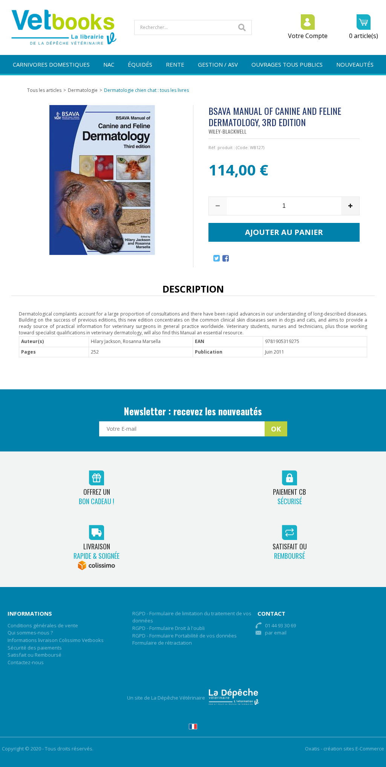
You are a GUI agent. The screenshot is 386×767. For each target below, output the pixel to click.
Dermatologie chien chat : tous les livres (146, 90)
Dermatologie (83, 90)
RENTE (175, 64)
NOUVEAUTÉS (355, 64)
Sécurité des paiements (35, 647)
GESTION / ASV (218, 64)
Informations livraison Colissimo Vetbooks (56, 640)
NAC (108, 64)
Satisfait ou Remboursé (34, 654)
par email (275, 632)
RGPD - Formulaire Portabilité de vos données (184, 635)
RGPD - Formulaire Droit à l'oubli (168, 628)
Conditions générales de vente (43, 625)
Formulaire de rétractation (162, 642)
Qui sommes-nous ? (30, 632)
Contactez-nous (26, 662)
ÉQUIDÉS (140, 64)
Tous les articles (44, 90)
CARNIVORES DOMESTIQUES (51, 64)
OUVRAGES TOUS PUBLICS (287, 64)
